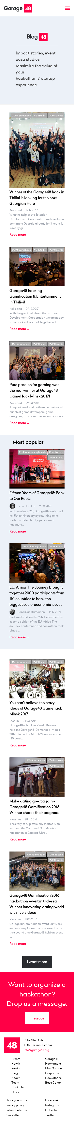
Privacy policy (15, 1105)
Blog (14, 1073)
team (15, 1083)
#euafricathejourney (34, 546)
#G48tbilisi (40, 115)
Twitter (50, 1115)
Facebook (51, 1100)
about (15, 1078)
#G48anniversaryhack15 (32, 452)
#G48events (56, 115)
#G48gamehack (21, 115)
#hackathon (56, 452)
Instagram (52, 1105)
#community (56, 457)
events (15, 1059)
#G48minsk (39, 344)
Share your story (16, 1100)
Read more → (19, 234)
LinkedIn (51, 1110)
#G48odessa (55, 760)
